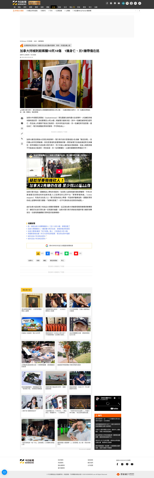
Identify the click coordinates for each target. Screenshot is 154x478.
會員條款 (90, 460)
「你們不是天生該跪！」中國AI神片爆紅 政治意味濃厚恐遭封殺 (79, 411)
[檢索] (135, 3)
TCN (50, 11)
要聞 (30, 7)
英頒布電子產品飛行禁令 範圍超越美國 (56, 387)
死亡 (62, 260)
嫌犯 (44, 260)
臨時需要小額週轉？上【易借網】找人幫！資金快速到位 (74, 443)
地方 (90, 7)
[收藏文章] (22, 144)
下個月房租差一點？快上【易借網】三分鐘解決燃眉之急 (38, 443)
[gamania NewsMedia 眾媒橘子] (125, 474)
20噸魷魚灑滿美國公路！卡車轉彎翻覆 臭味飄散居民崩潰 (38, 365)
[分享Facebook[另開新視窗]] (22, 118)
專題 (36, 7)
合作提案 (90, 465)
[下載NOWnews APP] (131, 3)
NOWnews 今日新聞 (26, 41)
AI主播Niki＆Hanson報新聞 (82, 11)
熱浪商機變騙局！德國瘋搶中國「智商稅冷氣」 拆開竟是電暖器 (32, 387)
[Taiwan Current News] (123, 3)
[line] (114, 3)
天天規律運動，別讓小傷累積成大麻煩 (79, 310)
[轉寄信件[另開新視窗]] (22, 128)
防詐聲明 (60, 460)
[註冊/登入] (139, 3)
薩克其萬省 (53, 260)
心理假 (68, 11)
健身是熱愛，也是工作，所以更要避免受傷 (79, 387)
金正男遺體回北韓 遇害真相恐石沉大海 (79, 334)
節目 (84, 7)
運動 (47, 7)
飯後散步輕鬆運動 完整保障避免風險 (69, 365)
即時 (25, 7)
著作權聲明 (61, 468)
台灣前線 (59, 11)
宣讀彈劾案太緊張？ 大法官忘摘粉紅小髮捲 (56, 310)
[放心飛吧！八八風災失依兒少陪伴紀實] (34, 2)
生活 (65, 7)
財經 (59, 7)
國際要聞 (41, 41)
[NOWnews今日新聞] (19, 3)
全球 (53, 7)
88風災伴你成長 (32, 11)
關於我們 (90, 462)
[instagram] (111, 3)
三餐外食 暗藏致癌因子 (29, 411)
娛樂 (42, 7)
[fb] (107, 3)
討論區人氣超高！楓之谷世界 (31, 333)
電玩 (71, 7)
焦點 (19, 7)
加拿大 (30, 260)
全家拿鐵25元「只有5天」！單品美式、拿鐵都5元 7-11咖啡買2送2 (56, 411)
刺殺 (38, 260)
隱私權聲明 (61, 465)
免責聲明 (60, 462)
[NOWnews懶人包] (127, 3)
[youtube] (118, 3)
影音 (78, 7)
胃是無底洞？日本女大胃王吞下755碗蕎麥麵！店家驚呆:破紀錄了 (56, 334)
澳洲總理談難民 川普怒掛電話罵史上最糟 (32, 310)
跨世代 (43, 11)
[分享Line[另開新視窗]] (22, 123)
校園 (95, 7)
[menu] (14, 7)
